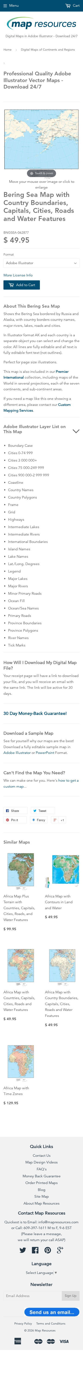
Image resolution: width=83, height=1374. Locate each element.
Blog (41, 1189)
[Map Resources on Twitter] (22, 1251)
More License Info (18, 275)
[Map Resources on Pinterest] (47, 1251)
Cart (76, 5)
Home (7, 50)
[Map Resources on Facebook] (35, 1251)
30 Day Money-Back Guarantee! (35, 713)
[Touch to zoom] (41, 143)
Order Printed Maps (41, 1183)
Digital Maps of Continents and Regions (48, 50)
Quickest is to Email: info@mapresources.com (41, 1222)
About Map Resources (41, 1203)
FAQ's (42, 1169)
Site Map (41, 1196)
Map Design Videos (41, 1162)
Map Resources (45, 1330)
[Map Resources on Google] (60, 1251)
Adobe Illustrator (17, 752)
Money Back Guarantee (42, 1176)
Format (8, 254)
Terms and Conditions (50, 1323)
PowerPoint (45, 752)
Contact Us (41, 1155)
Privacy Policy (23, 1323)
